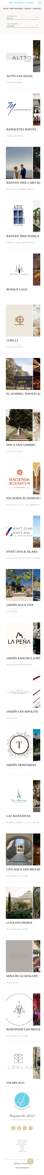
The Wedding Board (21, 3)
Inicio (6, 9)
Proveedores (16, 9)
